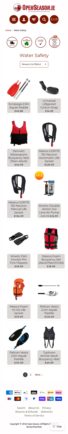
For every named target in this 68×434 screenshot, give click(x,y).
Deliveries (47, 411)
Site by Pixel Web (34, 427)
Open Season (33, 424)
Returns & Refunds (26, 411)
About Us (33, 408)
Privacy (46, 408)
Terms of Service (34, 415)
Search (21, 408)
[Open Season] (34, 8)
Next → (39, 374)
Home (8, 30)
